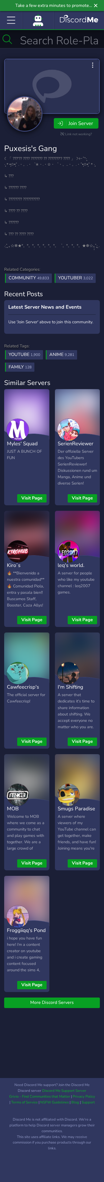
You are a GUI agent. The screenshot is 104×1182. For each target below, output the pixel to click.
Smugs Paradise (76, 808)
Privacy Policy (84, 1096)
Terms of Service (24, 1102)
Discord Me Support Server (64, 1090)
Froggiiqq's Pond (26, 930)
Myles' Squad (22, 443)
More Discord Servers (52, 1002)
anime (61, 355)
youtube (24, 355)
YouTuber (75, 278)
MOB (13, 808)
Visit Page (31, 498)
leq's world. (71, 565)
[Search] (7, 39)
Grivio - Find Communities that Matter (39, 1096)
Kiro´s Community (19, 569)
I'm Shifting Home (70, 690)
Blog (75, 1102)
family (20, 367)
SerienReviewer (75, 443)
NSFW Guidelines (54, 1102)
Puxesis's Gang (30, 148)
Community (29, 278)
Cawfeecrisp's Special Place (23, 690)
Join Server (81, 123)
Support (88, 1102)
